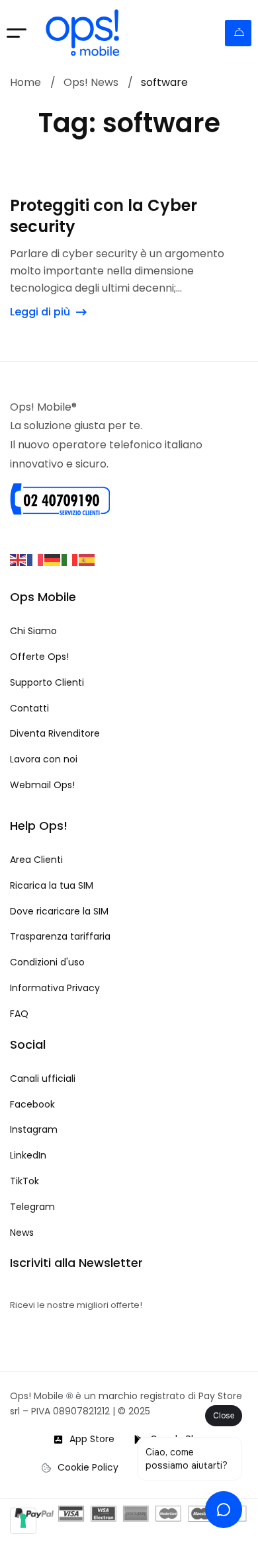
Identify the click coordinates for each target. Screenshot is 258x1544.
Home (25, 83)
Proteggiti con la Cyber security (103, 216)
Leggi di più (40, 311)
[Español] (87, 559)
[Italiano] (70, 559)
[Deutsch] (53, 559)
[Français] (35, 559)
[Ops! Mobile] (83, 33)
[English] (18, 559)
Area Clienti (238, 33)
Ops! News (91, 83)
